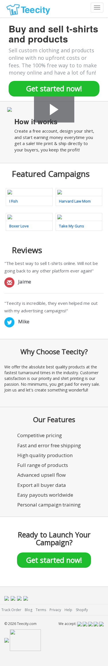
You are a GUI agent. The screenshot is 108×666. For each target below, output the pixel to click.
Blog (28, 609)
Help (68, 609)
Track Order (11, 609)
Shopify (82, 609)
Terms (41, 609)
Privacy (55, 609)
